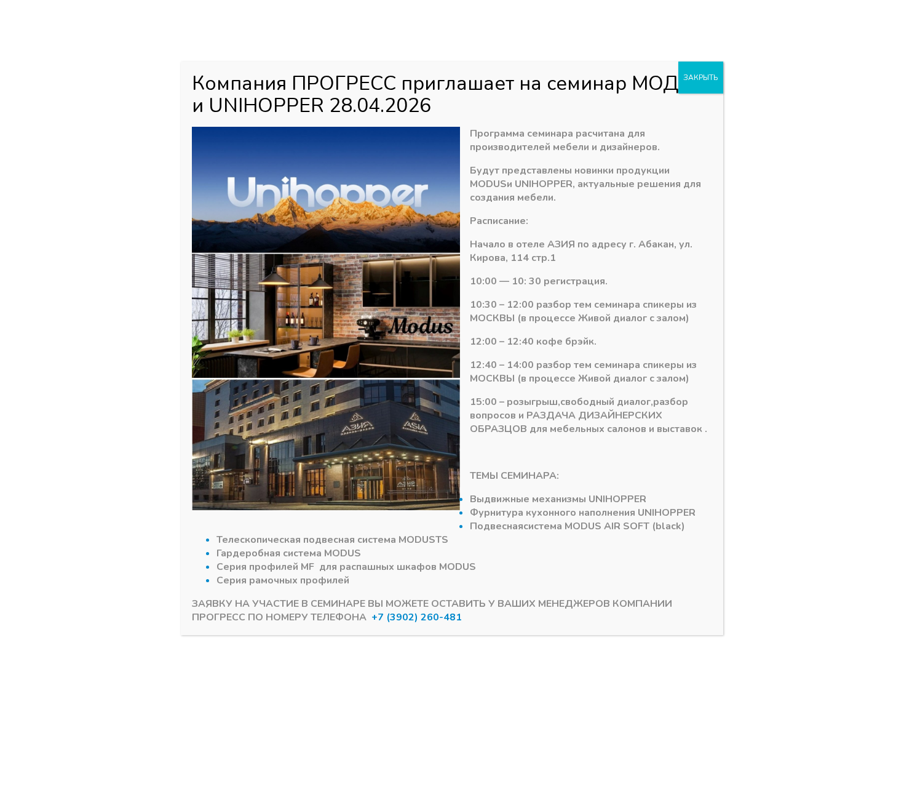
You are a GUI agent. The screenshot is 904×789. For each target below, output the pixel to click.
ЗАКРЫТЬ (700, 77)
